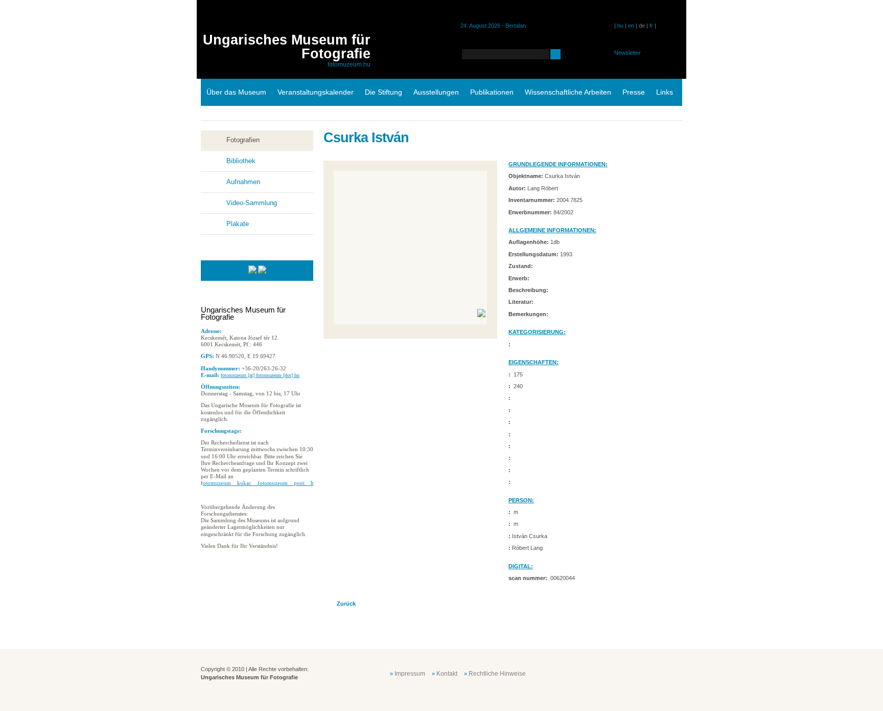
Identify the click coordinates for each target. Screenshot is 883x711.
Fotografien (243, 140)
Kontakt (446, 673)
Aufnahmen (243, 182)
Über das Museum (236, 92)
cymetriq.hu (660, 672)
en (631, 26)
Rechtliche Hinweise (497, 673)
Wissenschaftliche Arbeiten (568, 92)
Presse (633, 92)
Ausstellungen (436, 92)
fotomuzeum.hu (349, 64)
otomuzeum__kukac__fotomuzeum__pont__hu (260, 483)
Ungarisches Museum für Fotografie (286, 46)
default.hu (609, 672)
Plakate (237, 224)
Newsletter (627, 53)
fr (651, 26)
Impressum (409, 673)
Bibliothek (240, 161)
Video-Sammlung (251, 203)
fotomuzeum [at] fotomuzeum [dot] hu (260, 375)
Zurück (346, 604)
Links (664, 92)
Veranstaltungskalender (315, 92)
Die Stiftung (383, 92)
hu (620, 26)
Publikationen (492, 92)
